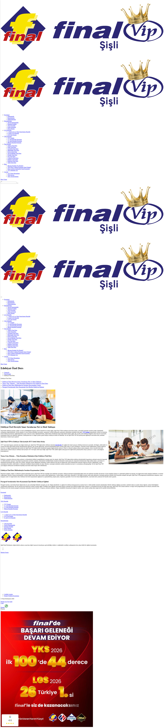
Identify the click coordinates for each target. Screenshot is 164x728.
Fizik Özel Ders (12, 147)
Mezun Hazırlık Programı (14, 142)
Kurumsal (6, 115)
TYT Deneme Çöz (13, 170)
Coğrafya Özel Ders (13, 158)
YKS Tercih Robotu (13, 176)
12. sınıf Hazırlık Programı (15, 141)
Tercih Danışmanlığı (13, 122)
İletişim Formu (5, 552)
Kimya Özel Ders (12, 152)
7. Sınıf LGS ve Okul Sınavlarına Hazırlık (19, 132)
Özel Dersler (7, 144)
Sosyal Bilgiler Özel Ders (14, 153)
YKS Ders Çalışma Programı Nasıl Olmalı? (19, 167)
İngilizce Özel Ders (13, 159)
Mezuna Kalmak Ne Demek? (15, 165)
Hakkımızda (11, 116)
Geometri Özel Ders (13, 149)
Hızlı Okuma (11, 128)
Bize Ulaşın (4, 179)
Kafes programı (12, 127)
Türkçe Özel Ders (12, 145)
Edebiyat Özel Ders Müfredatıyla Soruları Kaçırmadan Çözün (21, 385)
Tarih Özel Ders (12, 162)
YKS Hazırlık (8, 136)
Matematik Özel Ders (13, 150)
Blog (5, 164)
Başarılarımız (11, 118)
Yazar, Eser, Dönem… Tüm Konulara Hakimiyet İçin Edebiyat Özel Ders (25, 383)
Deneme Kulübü (12, 124)
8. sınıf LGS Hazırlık (13, 133)
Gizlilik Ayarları (8, 594)
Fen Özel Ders (11, 156)
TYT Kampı (11, 138)
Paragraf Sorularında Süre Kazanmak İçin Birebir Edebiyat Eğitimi (23, 387)
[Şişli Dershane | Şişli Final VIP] (12, 542)
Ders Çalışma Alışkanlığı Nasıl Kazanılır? (19, 169)
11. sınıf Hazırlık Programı (15, 139)
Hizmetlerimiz (8, 121)
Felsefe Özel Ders (12, 155)
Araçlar (6, 172)
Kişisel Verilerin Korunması (11, 596)
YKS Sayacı (11, 175)
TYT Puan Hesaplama (14, 173)
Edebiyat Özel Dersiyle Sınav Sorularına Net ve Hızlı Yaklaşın (21, 382)
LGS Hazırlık (7, 130)
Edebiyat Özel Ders (13, 161)
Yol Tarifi (9, 601)
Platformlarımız (12, 119)
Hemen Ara (4, 601)
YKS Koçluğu (11, 125)
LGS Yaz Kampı (12, 135)
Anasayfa (6, 372)
